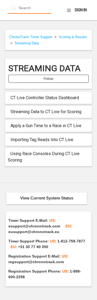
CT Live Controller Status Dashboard (45, 97)
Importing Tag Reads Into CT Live (42, 139)
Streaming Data (27, 43)
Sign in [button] (81, 10)
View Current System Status (46, 198)
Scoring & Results (73, 37)
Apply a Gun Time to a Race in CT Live (46, 125)
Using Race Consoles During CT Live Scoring (43, 157)
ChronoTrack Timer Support (30, 37)
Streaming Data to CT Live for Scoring (46, 111)
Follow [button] (48, 79)
